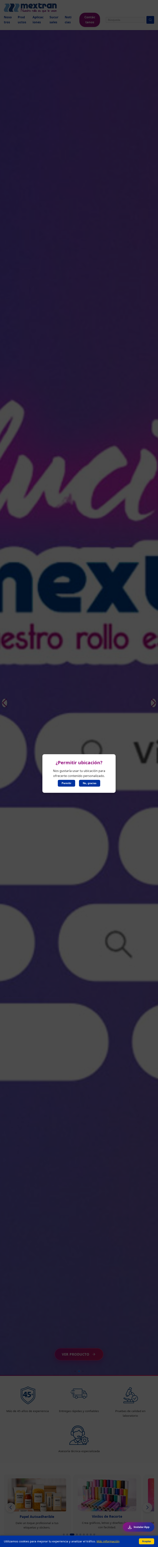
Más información (108, 1541)
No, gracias (89, 783)
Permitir (66, 783)
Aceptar (146, 1541)
